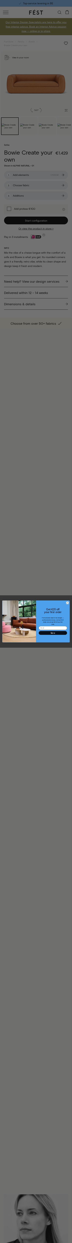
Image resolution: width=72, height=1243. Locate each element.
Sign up (53, 633)
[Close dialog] (67, 602)
